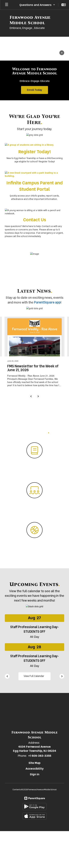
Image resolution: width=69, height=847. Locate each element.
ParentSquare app (47, 302)
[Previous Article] (31, 396)
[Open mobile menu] (6, 5)
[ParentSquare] (34, 798)
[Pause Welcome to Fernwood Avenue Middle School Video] (61, 53)
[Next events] (61, 676)
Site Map (34, 763)
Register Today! (34, 151)
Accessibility (35, 768)
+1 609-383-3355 (39, 756)
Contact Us (34, 219)
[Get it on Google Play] (34, 806)
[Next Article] (38, 396)
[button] (37, 5)
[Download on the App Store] (34, 816)
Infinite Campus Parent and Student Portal (34, 186)
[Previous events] (7, 676)
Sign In (34, 774)
